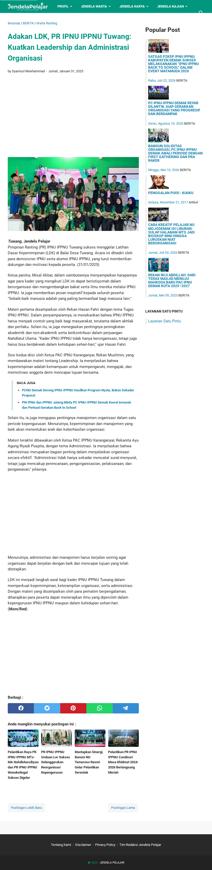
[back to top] (201, 858)
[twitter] (47, 708)
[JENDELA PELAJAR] (28, 6)
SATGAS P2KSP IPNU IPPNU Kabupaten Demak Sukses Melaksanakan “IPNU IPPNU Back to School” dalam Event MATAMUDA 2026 (173, 64)
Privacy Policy (105, 845)
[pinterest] (73, 708)
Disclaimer (83, 845)
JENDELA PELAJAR (112, 862)
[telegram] (126, 708)
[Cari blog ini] (201, 13)
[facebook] (21, 708)
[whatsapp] (99, 708)
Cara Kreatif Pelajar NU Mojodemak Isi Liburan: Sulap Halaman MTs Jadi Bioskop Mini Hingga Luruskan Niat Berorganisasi (171, 234)
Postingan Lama (123, 808)
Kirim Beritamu (69, 19)
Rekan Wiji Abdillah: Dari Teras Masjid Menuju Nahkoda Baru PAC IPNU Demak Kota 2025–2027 (171, 280)
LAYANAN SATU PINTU (29, 19)
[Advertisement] (73, 116)
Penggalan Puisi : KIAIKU (170, 193)
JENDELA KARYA (132, 6)
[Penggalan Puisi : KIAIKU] (158, 187)
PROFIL (63, 6)
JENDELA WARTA (94, 6)
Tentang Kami (61, 845)
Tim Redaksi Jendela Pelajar (140, 845)
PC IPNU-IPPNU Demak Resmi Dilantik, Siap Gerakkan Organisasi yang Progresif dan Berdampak (174, 108)
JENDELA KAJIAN (170, 6)
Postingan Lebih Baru (26, 808)
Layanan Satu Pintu (164, 321)
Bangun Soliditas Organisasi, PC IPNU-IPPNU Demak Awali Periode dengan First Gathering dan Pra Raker (175, 153)
